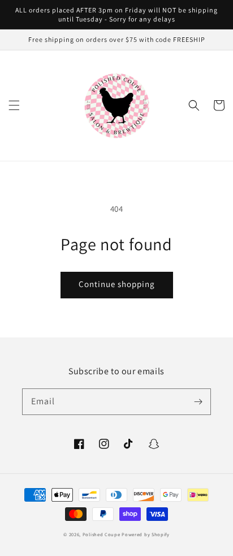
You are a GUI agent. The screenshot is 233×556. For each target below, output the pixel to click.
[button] (14, 105)
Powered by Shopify (146, 534)
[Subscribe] (197, 401)
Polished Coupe (101, 534)
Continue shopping (117, 284)
